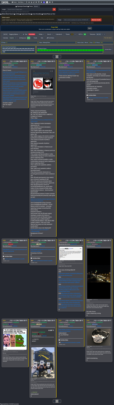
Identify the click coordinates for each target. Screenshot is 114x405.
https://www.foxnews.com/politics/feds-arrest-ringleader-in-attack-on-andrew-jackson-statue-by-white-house (69, 72)
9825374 (70, 67)
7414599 (98, 246)
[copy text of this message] (22, 61)
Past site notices (108, 37)
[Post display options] (10, 61)
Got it (89, 28)
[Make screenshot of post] (20, 61)
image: (60, 20)
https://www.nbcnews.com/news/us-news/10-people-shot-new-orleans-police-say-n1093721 (70, 305)
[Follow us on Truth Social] (44, 2)
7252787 (44, 336)
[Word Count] (11, 61)
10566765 (42, 67)
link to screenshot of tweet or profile (98, 97)
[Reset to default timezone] (102, 34)
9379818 (42, 246)
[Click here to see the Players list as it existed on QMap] (31, 2)
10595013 (15, 67)
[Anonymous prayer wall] (34, 2)
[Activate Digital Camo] (18, 61)
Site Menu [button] (21, 2)
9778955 (98, 67)
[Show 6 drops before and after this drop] (13, 61)
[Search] (54, 9)
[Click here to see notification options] (41, 2)
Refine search (6, 17)
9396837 (14, 246)
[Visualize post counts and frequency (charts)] (29, 2)
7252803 (43, 326)
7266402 (15, 326)
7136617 (70, 326)
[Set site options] (50, 2)
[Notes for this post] (19, 61)
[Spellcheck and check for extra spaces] (26, 61)
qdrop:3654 (74, 244)
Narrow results (96, 20)
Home (15, 2)
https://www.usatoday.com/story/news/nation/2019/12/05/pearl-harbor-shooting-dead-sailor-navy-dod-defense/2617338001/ (71, 280)
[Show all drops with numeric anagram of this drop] (14, 61)
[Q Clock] (26, 2)
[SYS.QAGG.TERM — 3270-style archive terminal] (38, 2)
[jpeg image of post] (16, 61)
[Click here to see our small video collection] (36, 2)
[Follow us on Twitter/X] (47, 2)
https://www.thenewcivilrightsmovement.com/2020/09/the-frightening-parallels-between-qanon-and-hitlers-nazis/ (15, 99)
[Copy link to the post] (23, 61)
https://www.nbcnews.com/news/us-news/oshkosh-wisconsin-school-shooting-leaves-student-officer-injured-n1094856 (70, 295)
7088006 (98, 326)
